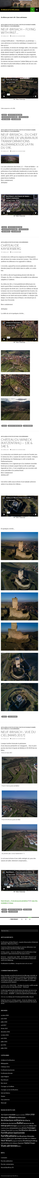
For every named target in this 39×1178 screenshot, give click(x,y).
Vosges (32, 1143)
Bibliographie (4, 1063)
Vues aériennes (14, 26)
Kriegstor (12, 1138)
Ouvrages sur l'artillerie (7, 1086)
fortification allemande (27, 1130)
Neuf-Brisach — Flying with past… (18, 30)
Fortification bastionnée (27, 24)
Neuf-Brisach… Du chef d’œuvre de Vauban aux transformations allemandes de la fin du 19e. (19, 141)
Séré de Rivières (5, 1093)
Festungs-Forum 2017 (7, 1130)
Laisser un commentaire (18, 36)
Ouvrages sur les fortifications (9, 1089)
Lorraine (24, 1138)
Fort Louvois (3, 1138)
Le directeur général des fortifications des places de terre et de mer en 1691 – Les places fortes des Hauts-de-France (19, 991)
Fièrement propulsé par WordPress (9, 1175)
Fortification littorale (7, 1073)
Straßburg (34, 1140)
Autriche (14, 1123)
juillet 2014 (4, 1048)
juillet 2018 (4, 1022)
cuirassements (13, 1128)
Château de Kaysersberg (11, 246)
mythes (29, 1138)
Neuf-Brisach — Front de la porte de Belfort (14, 901)
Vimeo (11, 903)
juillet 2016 (4, 1041)
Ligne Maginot (5, 1076)
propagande (15, 1140)
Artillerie (26, 1120)
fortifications (23, 117)
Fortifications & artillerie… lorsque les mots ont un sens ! (17, 963)
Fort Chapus (15, 1130)
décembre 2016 (5, 1031)
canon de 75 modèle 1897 (22, 1125)
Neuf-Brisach (5, 26)
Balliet (20, 1123)
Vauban (4, 911)
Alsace (4, 114)
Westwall (3, 1103)
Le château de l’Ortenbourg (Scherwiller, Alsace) (20, 997)
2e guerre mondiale (20, 1114)
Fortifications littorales (25, 1136)
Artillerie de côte (6, 1123)
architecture (20, 1117)
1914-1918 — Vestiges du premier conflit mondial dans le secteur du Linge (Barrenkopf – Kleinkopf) (19, 986)
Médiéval (33, 1138)
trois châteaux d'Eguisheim (17, 1143)
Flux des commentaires (7, 1164)
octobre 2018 (5, 1015)
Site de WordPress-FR (7, 1167)
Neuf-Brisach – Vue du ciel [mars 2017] (18, 733)
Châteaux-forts (5, 1066)
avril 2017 (3, 1025)
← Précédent (13, 919)
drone (20, 1128)
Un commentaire (16, 252)
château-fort (32, 1126)
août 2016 (4, 1038)
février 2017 (4, 1028)
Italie (8, 1138)
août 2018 (4, 1018)
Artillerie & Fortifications (10, 10)
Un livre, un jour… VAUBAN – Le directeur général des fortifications (19, 992)
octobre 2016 (5, 1035)
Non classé (4, 1083)
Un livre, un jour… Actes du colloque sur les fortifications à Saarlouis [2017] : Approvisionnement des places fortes (19, 952)
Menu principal (37, 9)
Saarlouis (20, 1140)
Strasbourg (27, 1141)
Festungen (31, 1128)
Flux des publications (7, 1161)
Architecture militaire (15, 114)
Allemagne (4, 1117)
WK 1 (19, 1146)
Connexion (4, 1157)
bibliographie (6, 1126)
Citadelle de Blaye (5, 1128)
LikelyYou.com (5, 1000)
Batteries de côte (28, 1123)
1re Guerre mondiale (8, 1115)
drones (24, 1128)
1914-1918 (29, 1114)
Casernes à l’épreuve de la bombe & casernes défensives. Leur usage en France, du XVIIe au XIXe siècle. (18, 947)
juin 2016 (3, 1045)
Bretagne (14, 1126)
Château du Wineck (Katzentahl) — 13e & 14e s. (16, 443)
